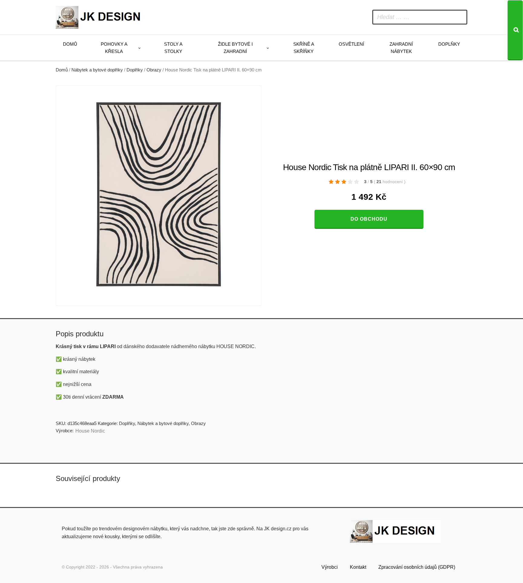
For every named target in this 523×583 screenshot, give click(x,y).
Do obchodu (368, 219)
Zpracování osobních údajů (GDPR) (416, 567)
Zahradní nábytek (401, 47)
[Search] (515, 30)
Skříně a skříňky (303, 47)
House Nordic (90, 430)
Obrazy (153, 70)
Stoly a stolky (173, 47)
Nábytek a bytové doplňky (97, 70)
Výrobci (329, 567)
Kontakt (358, 567)
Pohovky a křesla (114, 47)
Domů (70, 44)
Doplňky (449, 44)
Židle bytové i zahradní (235, 47)
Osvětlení (351, 44)
